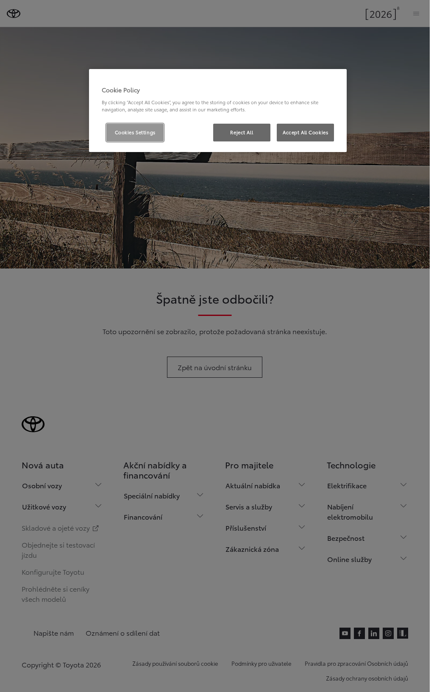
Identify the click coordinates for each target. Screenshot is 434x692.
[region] (218, 110)
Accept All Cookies (305, 132)
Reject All (241, 132)
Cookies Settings (135, 132)
